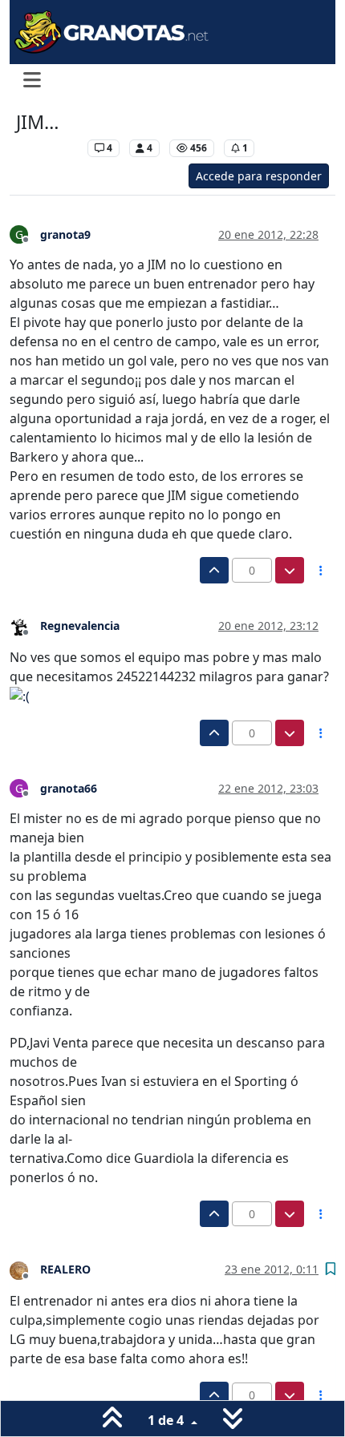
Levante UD (47, 148)
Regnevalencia (80, 625)
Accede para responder (259, 176)
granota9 (65, 234)
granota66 (68, 788)
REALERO (65, 1269)
